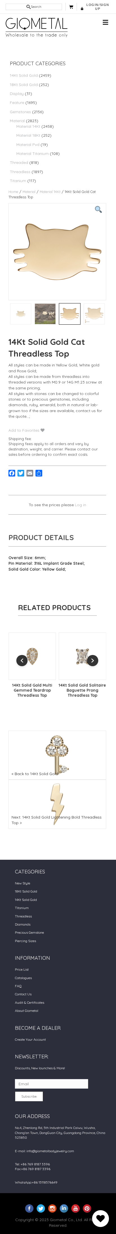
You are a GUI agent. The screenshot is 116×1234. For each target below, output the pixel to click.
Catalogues (23, 978)
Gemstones (20, 111)
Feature (17, 102)
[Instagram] (52, 1208)
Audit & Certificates (29, 1002)
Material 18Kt (28, 135)
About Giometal (26, 1010)
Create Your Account (30, 1039)
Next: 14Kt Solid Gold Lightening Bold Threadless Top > (57, 820)
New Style (22, 883)
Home (13, 191)
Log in (80, 504)
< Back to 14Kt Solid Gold (35, 773)
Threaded (19, 162)
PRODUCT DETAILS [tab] (41, 537)
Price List (22, 969)
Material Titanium (32, 153)
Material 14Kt (28, 126)
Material (17, 120)
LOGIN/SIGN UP (97, 6)
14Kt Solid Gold (24, 75)
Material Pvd (27, 144)
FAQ (18, 986)
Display (17, 93)
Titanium (18, 180)
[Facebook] (29, 1208)
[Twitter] (41, 1208)
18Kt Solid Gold (24, 84)
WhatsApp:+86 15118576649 (36, 1182)
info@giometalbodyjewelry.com (50, 1151)
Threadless (20, 171)
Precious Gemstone (29, 932)
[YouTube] (75, 1208)
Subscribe (29, 1096)
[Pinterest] (87, 1208)
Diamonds (22, 924)
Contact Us (23, 994)
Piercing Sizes (25, 941)
